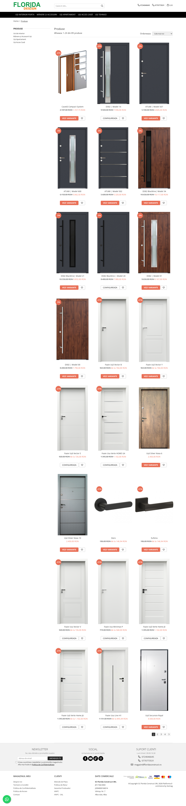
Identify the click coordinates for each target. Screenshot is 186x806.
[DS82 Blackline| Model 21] (73, 242)
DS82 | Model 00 (72, 364)
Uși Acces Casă (19, 42)
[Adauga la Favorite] (82, 118)
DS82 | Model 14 (113, 106)
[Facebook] (85, 758)
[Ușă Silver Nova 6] (154, 418)
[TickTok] (95, 758)
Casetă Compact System (72, 106)
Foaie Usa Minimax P (113, 626)
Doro (113, 538)
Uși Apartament (19, 39)
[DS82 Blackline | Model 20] (113, 242)
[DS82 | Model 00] (73, 329)
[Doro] (113, 505)
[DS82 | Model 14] (113, 73)
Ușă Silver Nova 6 (154, 453)
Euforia (154, 538)
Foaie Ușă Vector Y (154, 364)
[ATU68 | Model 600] (73, 158)
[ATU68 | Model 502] (113, 158)
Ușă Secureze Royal (154, 715)
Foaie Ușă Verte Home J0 (154, 626)
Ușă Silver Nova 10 (72, 538)
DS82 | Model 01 (154, 276)
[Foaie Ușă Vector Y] (154, 329)
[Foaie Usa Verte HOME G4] (113, 418)
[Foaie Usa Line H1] (113, 680)
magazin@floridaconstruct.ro (147, 764)
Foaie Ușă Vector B (113, 364)
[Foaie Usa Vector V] (73, 591)
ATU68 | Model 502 (113, 191)
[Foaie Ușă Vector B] (113, 329)
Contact (16, 794)
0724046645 (147, 756)
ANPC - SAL (58, 794)
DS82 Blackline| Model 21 (72, 276)
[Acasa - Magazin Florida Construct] (27, 6)
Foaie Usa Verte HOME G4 (113, 453)
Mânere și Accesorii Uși (22, 36)
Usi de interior (19, 33)
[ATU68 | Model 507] (154, 73)
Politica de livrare (20, 791)
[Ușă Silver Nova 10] (73, 504)
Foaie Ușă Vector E (72, 453)
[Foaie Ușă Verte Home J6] (73, 680)
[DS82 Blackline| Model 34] (154, 158)
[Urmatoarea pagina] (169, 734)
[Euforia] (154, 505)
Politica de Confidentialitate (43, 764)
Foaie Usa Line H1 (113, 715)
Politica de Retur (60, 785)
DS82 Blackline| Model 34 (154, 191)
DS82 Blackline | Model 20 (113, 276)
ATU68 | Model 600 (72, 191)
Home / (16, 21)
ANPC (56, 791)
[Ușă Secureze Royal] (154, 680)
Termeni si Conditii (20, 785)
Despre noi (17, 782)
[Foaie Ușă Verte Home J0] (154, 591)
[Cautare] (102, 6)
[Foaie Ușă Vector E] (73, 418)
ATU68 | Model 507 (154, 106)
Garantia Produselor (62, 788)
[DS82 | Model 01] (154, 242)
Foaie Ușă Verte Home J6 (73, 715)
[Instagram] (100, 758)
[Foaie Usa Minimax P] (113, 591)
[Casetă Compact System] (73, 73)
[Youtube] (90, 758)
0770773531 (147, 760)
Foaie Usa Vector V (72, 626)
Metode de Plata (61, 782)
